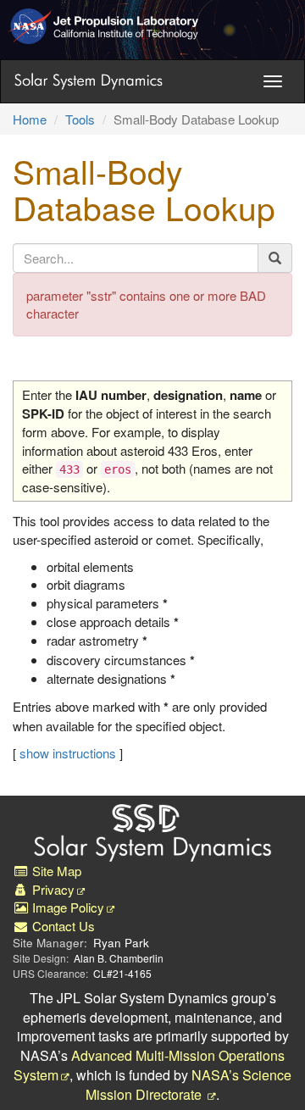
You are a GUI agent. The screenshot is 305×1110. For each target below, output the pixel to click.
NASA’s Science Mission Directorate (188, 1084)
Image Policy (66, 907)
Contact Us (62, 926)
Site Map (55, 871)
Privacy (52, 889)
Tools (80, 119)
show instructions (67, 753)
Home (30, 119)
